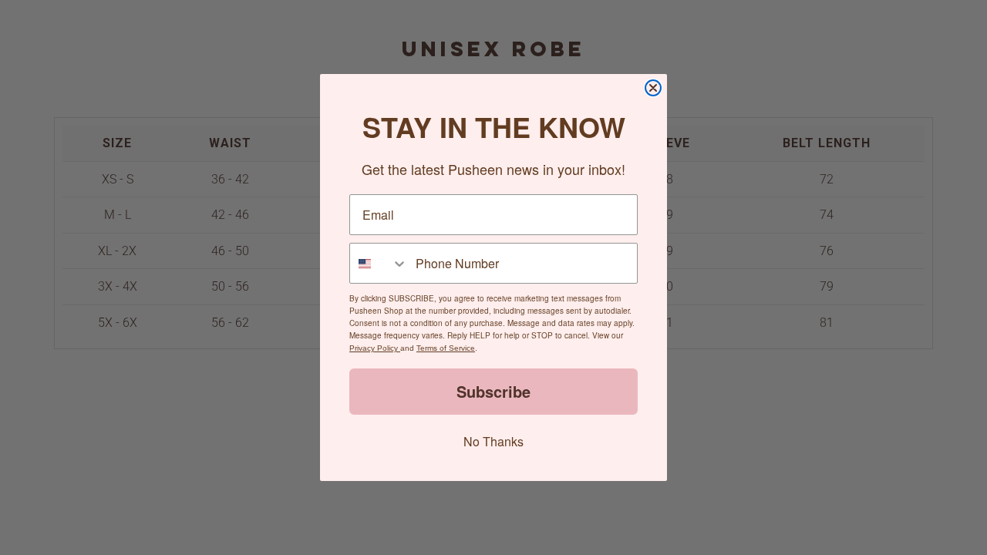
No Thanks (493, 441)
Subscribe (493, 391)
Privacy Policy (374, 348)
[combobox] (379, 263)
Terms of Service (445, 348)
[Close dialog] (653, 88)
